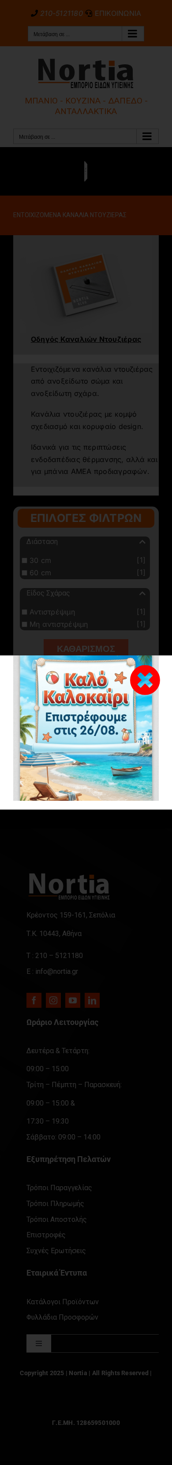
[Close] (145, 680)
